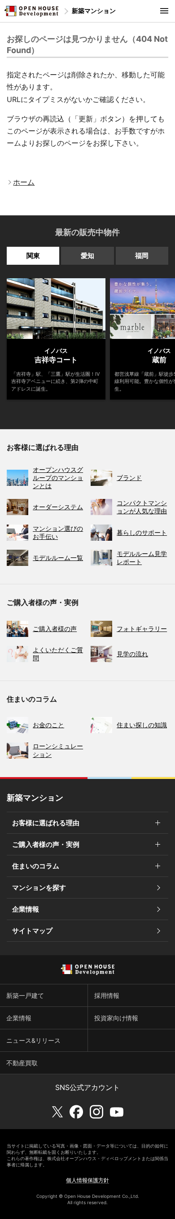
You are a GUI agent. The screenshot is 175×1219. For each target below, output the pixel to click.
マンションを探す (39, 887)
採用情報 (106, 995)
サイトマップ (32, 930)
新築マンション (94, 10)
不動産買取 (22, 1063)
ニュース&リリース (33, 1040)
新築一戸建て (25, 995)
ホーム (24, 182)
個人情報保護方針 (87, 1180)
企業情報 (25, 909)
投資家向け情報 (116, 1018)
